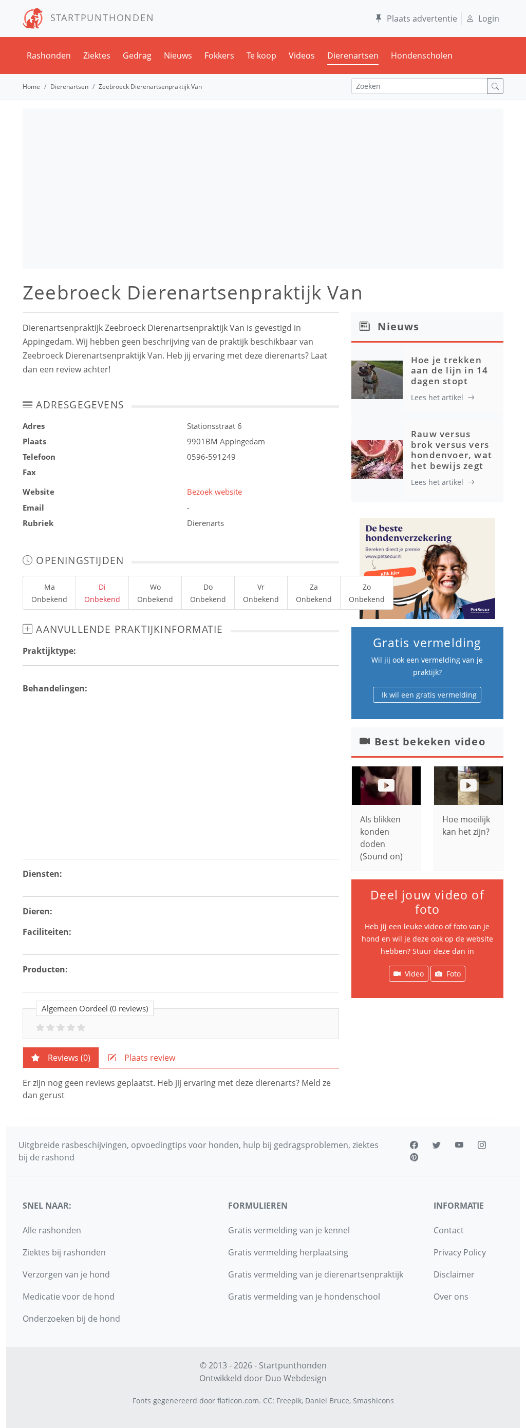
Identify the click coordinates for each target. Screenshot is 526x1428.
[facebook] (414, 1145)
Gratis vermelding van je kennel (289, 1230)
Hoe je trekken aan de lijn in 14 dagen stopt (449, 370)
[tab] (61, 1057)
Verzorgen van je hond (66, 1274)
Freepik (289, 1400)
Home (31, 86)
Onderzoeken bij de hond (71, 1318)
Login (488, 18)
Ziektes (96, 55)
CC (267, 1400)
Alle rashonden (52, 1230)
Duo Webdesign (296, 1378)
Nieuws (178, 55)
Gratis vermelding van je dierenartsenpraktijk (315, 1274)
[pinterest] (414, 1157)
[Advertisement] (263, 188)
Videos (302, 55)
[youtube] (459, 1145)
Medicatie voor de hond (69, 1296)
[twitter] (437, 1145)
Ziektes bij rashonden (64, 1252)
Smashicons (373, 1400)
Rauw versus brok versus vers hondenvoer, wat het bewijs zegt (451, 449)
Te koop (261, 55)
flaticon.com (238, 1400)
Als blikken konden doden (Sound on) (381, 838)
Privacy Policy (460, 1252)
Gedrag (137, 55)
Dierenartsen (353, 55)
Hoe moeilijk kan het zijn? (466, 825)
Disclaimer (454, 1274)
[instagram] (482, 1145)
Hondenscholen (422, 55)
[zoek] (495, 86)
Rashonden (49, 55)
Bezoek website (214, 491)
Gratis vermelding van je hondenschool (304, 1296)
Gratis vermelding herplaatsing (288, 1252)
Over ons (451, 1296)
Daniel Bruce (327, 1400)
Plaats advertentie (422, 18)
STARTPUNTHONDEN (99, 17)
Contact (449, 1230)
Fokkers (219, 55)
